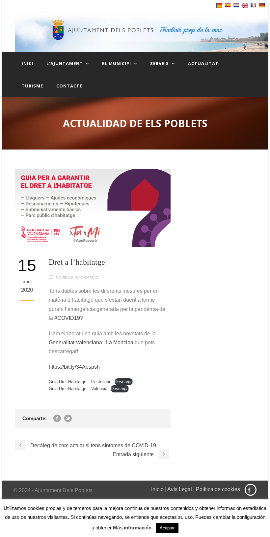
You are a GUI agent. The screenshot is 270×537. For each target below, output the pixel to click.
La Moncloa (119, 342)
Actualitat (203, 63)
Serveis (159, 63)
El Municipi (116, 63)
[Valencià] (219, 5)
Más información (132, 527)
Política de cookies (218, 489)
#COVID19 (67, 318)
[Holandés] (236, 5)
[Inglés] (245, 5)
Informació (86, 277)
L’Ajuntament (64, 63)
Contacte (69, 86)
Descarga (124, 381)
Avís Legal (179, 489)
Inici (27, 63)
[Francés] (253, 5)
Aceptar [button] (167, 527)
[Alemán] (262, 5)
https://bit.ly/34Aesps (73, 367)
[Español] (227, 5)
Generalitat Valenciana (75, 342)
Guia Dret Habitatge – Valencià (78, 388)
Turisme (32, 86)
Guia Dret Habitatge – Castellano (80, 381)
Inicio (157, 489)
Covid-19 (64, 277)
